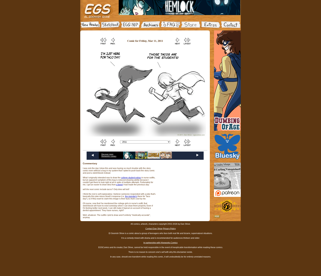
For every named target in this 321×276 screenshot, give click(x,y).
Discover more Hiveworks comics (108, 155)
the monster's (131, 196)
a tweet (119, 184)
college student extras (131, 177)
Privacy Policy (169, 228)
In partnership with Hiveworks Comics (160, 243)
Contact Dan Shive (154, 228)
